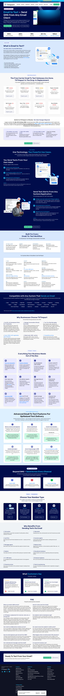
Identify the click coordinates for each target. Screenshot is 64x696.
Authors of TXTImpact (51, 676)
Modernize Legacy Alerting (12, 275)
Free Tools (30, 679)
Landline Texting (19, 689)
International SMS (19, 677)
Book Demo (46, 4)
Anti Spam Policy (50, 674)
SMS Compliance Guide (32, 677)
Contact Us (49, 677)
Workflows (9, 384)
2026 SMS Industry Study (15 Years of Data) (35, 676)
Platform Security (50, 673)
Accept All (43, 693)
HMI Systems (27, 275)
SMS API (17, 674)
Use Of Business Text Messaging (33, 673)
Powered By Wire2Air (51, 679)
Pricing (36, 4)
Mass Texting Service (19, 679)
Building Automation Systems (48, 275)
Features (22, 4)
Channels (18, 4)
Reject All (37, 693)
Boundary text (51, 432)
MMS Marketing (18, 671)
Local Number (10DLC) (20, 686)
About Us (49, 668)
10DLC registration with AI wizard (42, 123)
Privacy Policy (49, 671)
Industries (32, 4)
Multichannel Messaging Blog (33, 671)
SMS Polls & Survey (19, 673)
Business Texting (43, 35)
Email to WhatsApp (52, 483)
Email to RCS (32, 483)
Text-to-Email (26, 57)
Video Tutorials (30, 674)
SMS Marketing (18, 668)
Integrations (27, 4)
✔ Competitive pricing (48, 335)
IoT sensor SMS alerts (28, 269)
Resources (41, 4)
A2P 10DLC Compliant (55, 35)
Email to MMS (12, 483)
